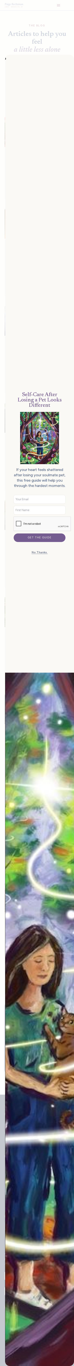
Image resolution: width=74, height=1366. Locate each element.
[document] (37, 683)
